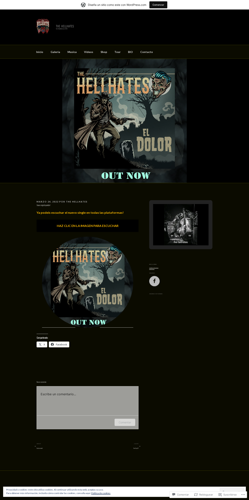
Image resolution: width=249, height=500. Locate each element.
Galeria (55, 52)
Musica (72, 52)
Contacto (146, 52)
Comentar (125, 422)
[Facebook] (154, 281)
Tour (117, 52)
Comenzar (158, 4)
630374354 (151, 269)
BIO (130, 52)
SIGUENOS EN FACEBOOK (155, 294)
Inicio (39, 52)
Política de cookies (100, 493)
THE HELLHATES (65, 26)
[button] (171, 235)
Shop (104, 52)
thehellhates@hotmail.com (153, 267)
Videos (88, 52)
